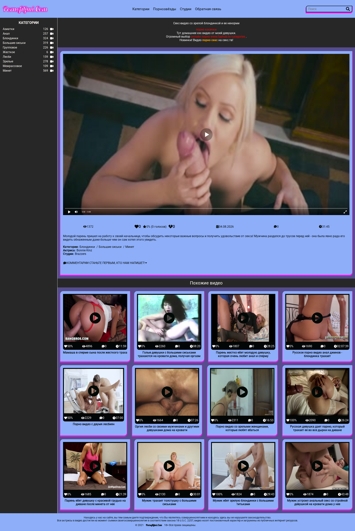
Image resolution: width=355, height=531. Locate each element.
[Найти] (348, 9)
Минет (129, 247)
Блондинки (87, 247)
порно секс (210, 40)
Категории (140, 9)
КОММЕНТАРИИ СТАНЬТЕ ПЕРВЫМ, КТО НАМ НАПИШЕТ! (105, 263)
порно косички (206, 29)
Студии (185, 9)
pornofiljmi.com (25, 8)
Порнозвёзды (164, 9)
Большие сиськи (110, 247)
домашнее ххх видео (196, 33)
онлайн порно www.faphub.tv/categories (218, 36)
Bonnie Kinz (84, 250)
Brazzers (80, 254)
